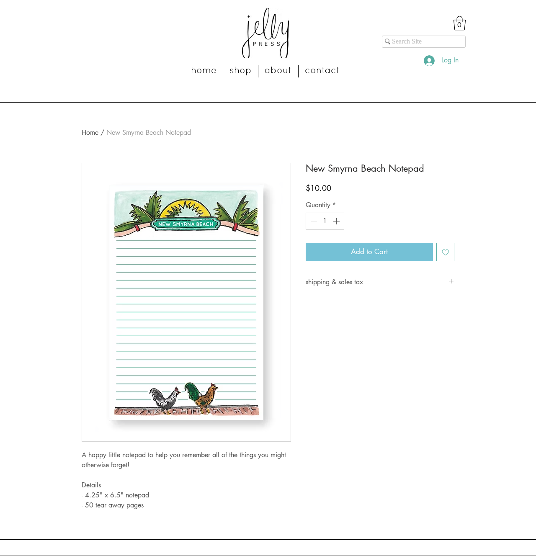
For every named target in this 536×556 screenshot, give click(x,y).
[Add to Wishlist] (445, 252)
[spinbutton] (325, 221)
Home (90, 132)
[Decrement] (313, 221)
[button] (460, 23)
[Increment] (337, 221)
